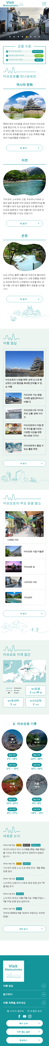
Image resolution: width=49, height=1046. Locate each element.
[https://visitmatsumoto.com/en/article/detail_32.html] (24, 447)
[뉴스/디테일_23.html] (24, 912)
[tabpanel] (24, 23)
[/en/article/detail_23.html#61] (12, 750)
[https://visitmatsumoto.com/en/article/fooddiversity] (24, 430)
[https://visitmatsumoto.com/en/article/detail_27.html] (24, 413)
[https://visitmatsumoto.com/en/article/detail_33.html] (24, 398)
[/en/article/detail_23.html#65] (37, 794)
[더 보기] (24, 23)
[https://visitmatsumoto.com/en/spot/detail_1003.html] (24, 551)
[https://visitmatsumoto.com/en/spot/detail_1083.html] (24, 526)
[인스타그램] (29, 1016)
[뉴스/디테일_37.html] (24, 867)
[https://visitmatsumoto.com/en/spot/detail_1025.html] (24, 597)
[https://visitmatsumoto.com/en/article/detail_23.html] (24, 369)
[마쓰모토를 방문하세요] (13, 3)
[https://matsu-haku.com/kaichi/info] (24, 51)
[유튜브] (24, 1016)
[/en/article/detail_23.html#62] (37, 750)
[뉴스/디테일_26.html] (24, 897)
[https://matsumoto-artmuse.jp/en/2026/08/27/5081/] (24, 851)
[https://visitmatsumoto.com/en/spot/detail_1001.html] (24, 566)
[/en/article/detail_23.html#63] (12, 794)
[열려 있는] (24, 55)
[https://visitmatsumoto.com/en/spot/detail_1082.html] (24, 582)
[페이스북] (19, 1016)
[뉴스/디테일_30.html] (24, 882)
